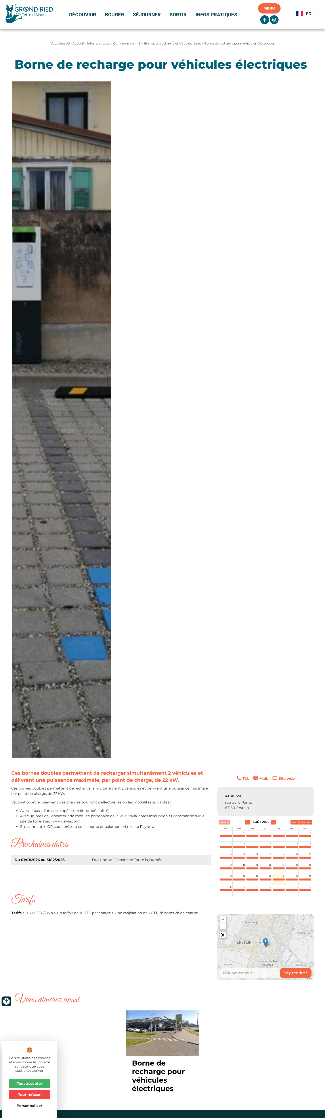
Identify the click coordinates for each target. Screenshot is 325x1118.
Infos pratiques (216, 14)
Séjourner (147, 14)
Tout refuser (29, 1095)
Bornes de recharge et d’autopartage (172, 43)
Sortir (178, 14)
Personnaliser (29, 1106)
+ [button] (223, 919)
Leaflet (309, 978)
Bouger (114, 14)
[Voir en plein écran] (223, 935)
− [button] (223, 926)
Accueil (78, 43)
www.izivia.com (66, 821)
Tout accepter (29, 1083)
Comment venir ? (126, 43)
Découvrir (82, 14)
